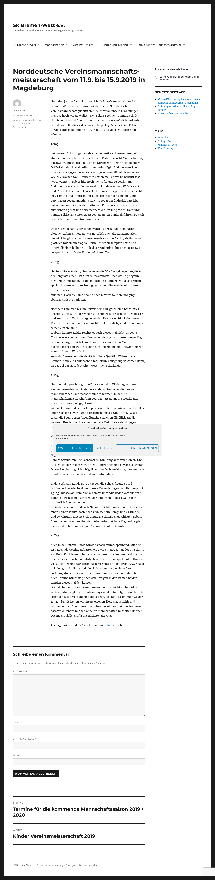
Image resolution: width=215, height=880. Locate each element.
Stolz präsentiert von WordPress (83, 865)
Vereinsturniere (83, 45)
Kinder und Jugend (115, 45)
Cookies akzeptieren (75, 448)
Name (18, 722)
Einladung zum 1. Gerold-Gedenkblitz (178, 102)
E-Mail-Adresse (25, 738)
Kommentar (22, 671)
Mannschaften (54, 45)
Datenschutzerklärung (51, 865)
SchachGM (19, 110)
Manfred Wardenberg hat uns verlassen (179, 99)
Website (18, 755)
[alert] (178, 78)
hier (109, 625)
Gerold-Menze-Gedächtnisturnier (158, 45)
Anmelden (163, 137)
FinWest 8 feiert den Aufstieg (173, 113)
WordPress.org (166, 148)
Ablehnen (105, 448)
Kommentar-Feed (167, 144)
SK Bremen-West (24, 45)
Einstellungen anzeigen (137, 448)
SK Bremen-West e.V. (39, 25)
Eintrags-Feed (165, 141)
